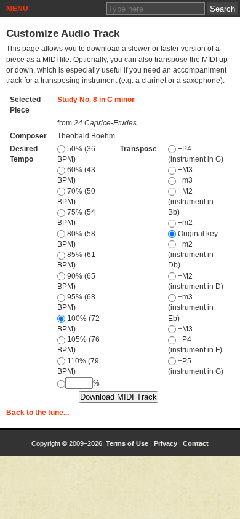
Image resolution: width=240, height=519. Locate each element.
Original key (197, 233)
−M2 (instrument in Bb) (191, 202)
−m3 (184, 180)
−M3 (184, 169)
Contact (196, 443)
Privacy (165, 443)
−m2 (184, 222)
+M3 (184, 329)
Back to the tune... (37, 412)
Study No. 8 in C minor (96, 99)
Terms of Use (127, 443)
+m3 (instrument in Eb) (191, 307)
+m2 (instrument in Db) (191, 254)
